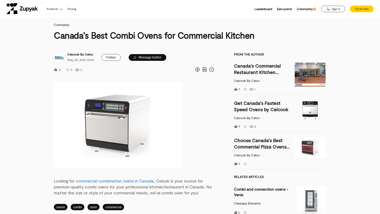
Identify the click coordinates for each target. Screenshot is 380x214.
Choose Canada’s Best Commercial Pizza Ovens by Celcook (260, 146)
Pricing (72, 9)
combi (77, 207)
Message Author (149, 57)
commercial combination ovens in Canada (115, 180)
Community (61, 25)
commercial (113, 207)
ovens (60, 207)
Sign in (335, 9)
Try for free (362, 9)
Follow (111, 57)
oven (93, 207)
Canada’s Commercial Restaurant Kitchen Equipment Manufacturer (261, 72)
